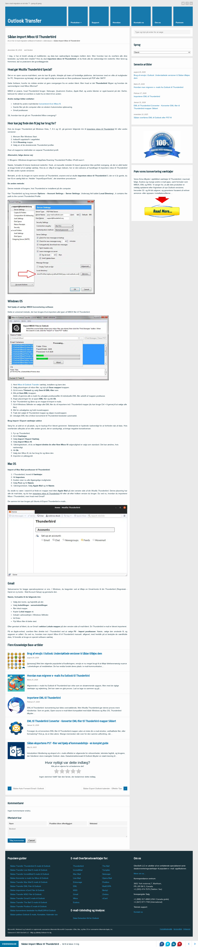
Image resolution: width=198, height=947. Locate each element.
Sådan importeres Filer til (27, 890)
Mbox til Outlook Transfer (28, 385)
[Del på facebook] (162, 944)
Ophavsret (186, 929)
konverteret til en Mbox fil (50, 104)
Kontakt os (138, 912)
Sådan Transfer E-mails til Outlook (30, 866)
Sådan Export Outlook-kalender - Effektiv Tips (102, 788)
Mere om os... (140, 873)
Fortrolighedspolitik (166, 929)
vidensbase (47, 41)
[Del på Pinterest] (179, 944)
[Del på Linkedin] (173, 944)
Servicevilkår (177, 929)
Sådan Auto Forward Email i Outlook (28, 788)
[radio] (56, 772)
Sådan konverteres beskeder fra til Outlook (33, 910)
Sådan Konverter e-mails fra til (29, 878)
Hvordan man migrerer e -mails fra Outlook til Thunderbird (58, 675)
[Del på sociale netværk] (183, 3)
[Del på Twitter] (168, 944)
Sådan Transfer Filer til (25, 886)
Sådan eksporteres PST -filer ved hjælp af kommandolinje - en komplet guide (67, 743)
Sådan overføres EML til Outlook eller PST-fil (153, 117)
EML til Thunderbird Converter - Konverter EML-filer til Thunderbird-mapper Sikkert (71, 721)
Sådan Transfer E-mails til (28, 870)
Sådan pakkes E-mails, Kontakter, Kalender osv (34, 914)
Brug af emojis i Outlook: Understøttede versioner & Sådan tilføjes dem (64, 653)
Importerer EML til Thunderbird (44, 697)
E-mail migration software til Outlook (28, 41)
